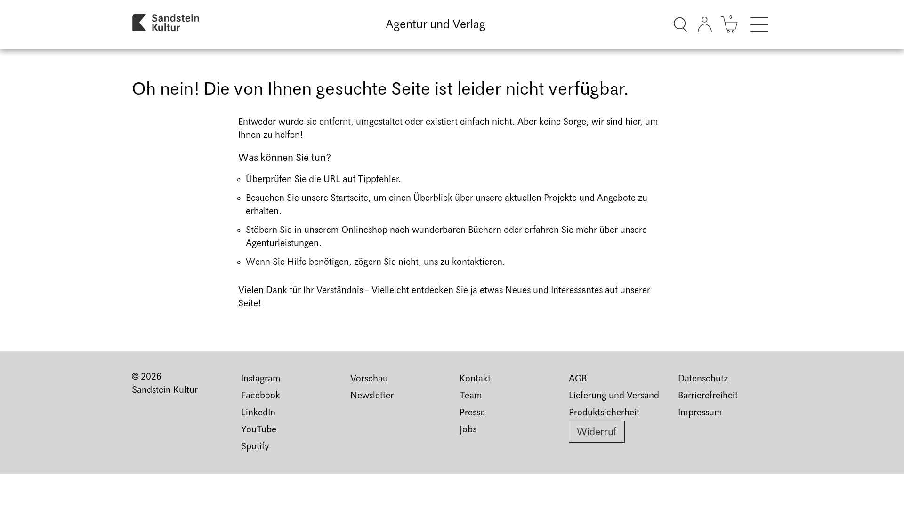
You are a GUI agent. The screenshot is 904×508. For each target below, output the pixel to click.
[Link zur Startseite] (166, 24)
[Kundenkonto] (704, 24)
